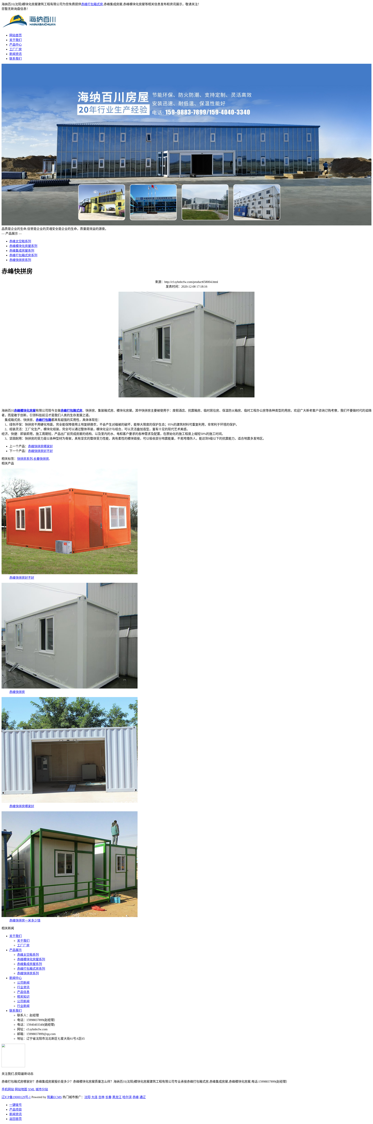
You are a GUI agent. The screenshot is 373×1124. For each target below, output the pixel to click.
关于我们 (15, 40)
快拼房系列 (25, 458)
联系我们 (15, 58)
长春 (108, 1097)
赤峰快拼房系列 (20, 260)
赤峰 (135, 1097)
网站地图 (21, 1089)
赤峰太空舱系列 (20, 241)
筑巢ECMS (54, 1097)
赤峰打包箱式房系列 (23, 255)
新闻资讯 (15, 54)
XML (31, 1089)
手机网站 (8, 1089)
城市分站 (42, 1089)
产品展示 (15, 950)
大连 (94, 1097)
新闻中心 (15, 978)
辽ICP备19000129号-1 (16, 1097)
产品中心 (15, 44)
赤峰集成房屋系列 (21, 250)
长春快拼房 (41, 458)
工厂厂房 (15, 49)
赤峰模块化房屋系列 (23, 246)
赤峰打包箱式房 (92, 4)
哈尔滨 (127, 1097)
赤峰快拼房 (17, 692)
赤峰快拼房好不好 (40, 451)
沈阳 (87, 1097)
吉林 (101, 1097)
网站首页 (15, 35)
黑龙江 (117, 1097)
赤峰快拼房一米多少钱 (24, 920)
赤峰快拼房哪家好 (40, 446)
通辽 (142, 1097)
